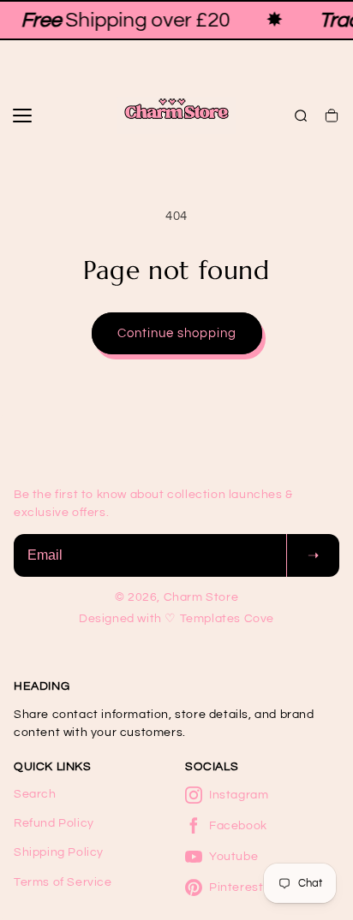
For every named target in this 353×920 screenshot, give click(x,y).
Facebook (238, 826)
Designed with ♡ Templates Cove (176, 619)
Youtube (233, 857)
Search (35, 794)
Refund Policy (54, 823)
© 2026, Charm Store (176, 597)
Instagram (238, 795)
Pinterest (236, 887)
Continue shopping (176, 333)
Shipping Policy (59, 852)
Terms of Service (63, 882)
